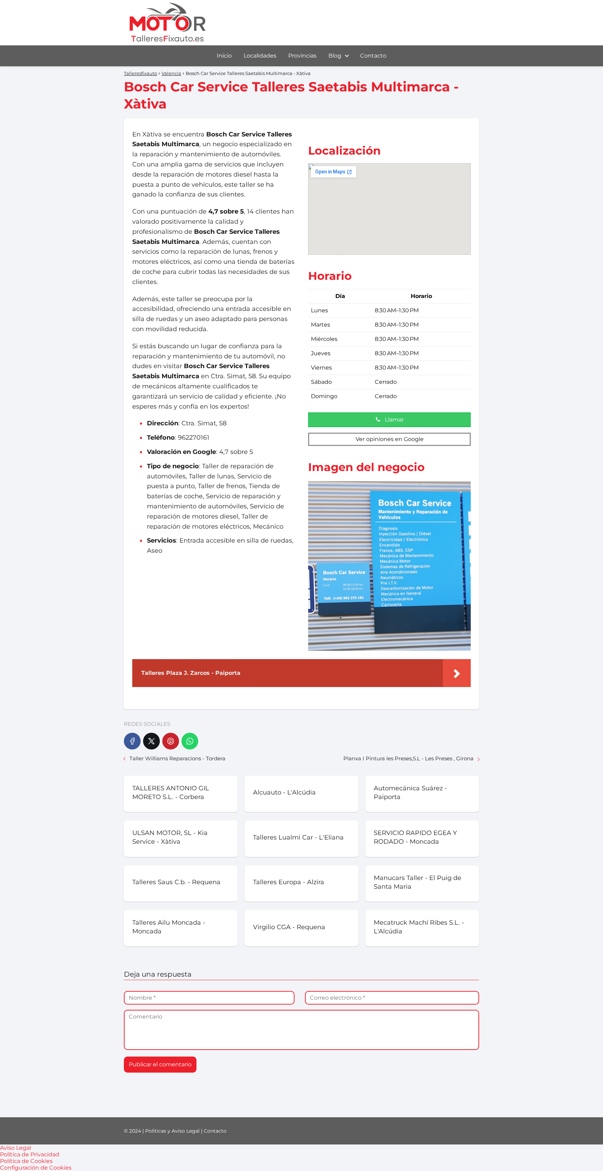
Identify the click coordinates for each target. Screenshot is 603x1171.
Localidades (260, 55)
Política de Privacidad (29, 1154)
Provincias (302, 55)
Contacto (373, 55)
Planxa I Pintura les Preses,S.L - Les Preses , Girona (408, 758)
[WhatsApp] (189, 741)
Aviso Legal (15, 1147)
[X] (151, 741)
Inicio (224, 55)
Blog (334, 55)
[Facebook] (132, 741)
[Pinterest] (170, 741)
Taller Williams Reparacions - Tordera (177, 758)
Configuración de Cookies (36, 1167)
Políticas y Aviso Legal (172, 1131)
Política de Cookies (26, 1161)
